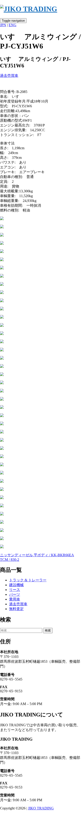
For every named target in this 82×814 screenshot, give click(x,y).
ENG (12, 25)
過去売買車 (9, 75)
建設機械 (16, 585)
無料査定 (16, 609)
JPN (3, 25)
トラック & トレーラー (27, 580)
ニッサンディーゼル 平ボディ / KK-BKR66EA (37, 555)
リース (14, 590)
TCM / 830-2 (9, 560)
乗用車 (14, 599)
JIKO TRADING (41, 808)
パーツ (14, 594)
